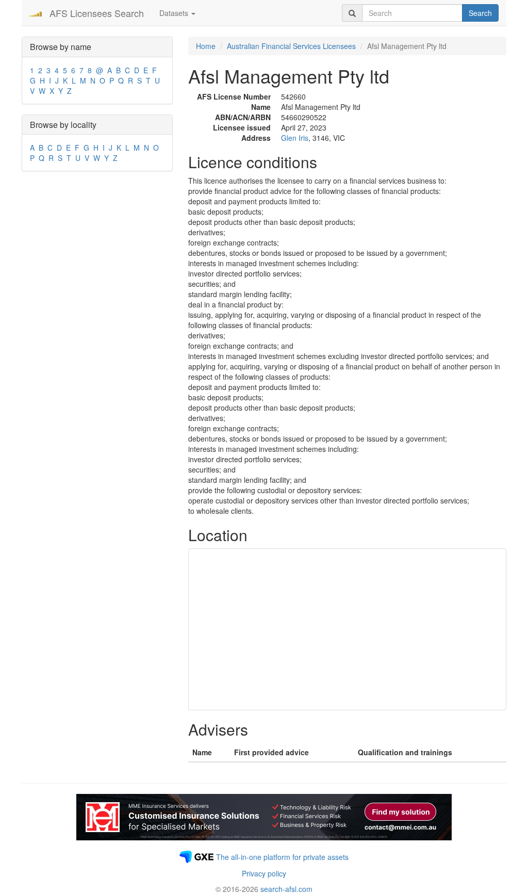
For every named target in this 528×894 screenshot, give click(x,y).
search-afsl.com (286, 889)
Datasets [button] (174, 13)
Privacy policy (264, 873)
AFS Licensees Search (97, 13)
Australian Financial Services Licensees (291, 46)
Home (206, 46)
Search (480, 13)
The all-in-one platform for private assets (282, 857)
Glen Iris (294, 138)
